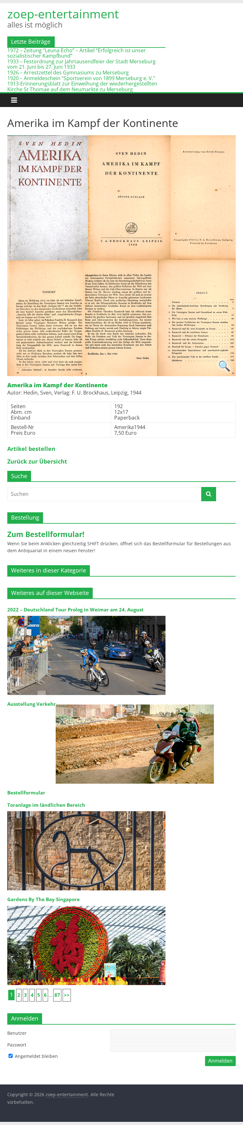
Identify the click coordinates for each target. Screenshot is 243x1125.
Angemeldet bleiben (36, 1056)
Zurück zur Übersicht (37, 461)
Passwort (16, 1045)
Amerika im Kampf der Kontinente (57, 385)
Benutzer (17, 1033)
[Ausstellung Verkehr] (135, 704)
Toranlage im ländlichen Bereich (46, 805)
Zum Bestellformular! (45, 534)
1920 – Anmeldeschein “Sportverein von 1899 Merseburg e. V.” (81, 78)
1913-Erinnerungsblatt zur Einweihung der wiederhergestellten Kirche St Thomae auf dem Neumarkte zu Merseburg (82, 86)
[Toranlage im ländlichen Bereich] (86, 810)
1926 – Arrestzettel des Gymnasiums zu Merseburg (68, 72)
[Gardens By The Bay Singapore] (86, 905)
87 (57, 995)
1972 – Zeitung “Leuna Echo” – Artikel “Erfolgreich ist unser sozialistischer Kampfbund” (76, 53)
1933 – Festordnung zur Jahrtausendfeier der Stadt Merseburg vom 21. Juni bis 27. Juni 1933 (81, 64)
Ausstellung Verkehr (31, 704)
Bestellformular (26, 792)
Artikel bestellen (31, 449)
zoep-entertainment (63, 13)
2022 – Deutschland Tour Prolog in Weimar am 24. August (75, 609)
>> (67, 995)
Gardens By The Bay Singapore (43, 899)
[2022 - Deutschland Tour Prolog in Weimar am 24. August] (86, 615)
